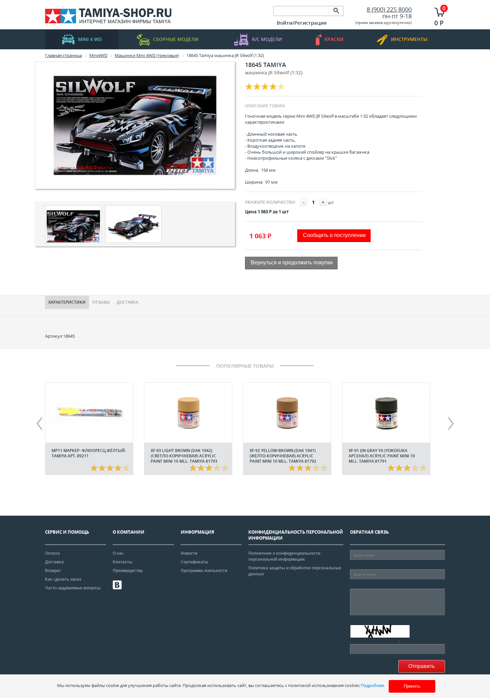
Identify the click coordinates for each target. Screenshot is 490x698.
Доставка (127, 302)
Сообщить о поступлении (334, 235)
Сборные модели (175, 39)
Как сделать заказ (63, 579)
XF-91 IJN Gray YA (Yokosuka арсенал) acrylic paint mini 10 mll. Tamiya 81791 (382, 456)
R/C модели (267, 39)
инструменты (409, 39)
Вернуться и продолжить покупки (292, 262)
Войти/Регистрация (302, 22)
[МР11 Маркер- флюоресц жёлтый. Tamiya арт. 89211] (89, 413)
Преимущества (128, 570)
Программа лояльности (204, 570)
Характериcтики (67, 302)
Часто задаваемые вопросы (73, 588)
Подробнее (372, 685)
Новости (189, 553)
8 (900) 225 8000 (389, 9)
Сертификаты (194, 562)
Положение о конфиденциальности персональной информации (284, 556)
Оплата (52, 553)
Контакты (122, 562)
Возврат (53, 570)
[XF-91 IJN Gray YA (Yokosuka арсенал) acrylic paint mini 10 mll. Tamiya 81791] (386, 413)
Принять (412, 686)
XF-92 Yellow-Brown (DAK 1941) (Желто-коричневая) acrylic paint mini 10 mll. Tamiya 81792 (283, 456)
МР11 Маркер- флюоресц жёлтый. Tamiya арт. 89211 (89, 453)
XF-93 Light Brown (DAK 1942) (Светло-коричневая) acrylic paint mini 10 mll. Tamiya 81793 (184, 456)
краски (334, 39)
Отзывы (101, 302)
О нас (118, 553)
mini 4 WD (90, 39)
